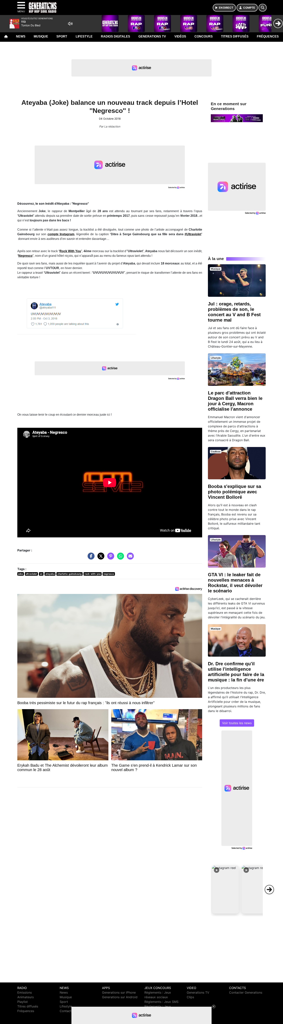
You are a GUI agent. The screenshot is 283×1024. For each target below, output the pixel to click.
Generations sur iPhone (119, 992)
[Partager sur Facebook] (90, 558)
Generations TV (152, 36)
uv (41, 573)
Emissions (24, 992)
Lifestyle (84, 36)
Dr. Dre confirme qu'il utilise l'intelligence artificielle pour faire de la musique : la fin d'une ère (236, 671)
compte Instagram (61, 234)
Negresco (25, 255)
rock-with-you (93, 573)
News (20, 36)
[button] (225, 890)
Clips (190, 997)
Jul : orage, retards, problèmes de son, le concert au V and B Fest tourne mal (234, 312)
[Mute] (70, 24)
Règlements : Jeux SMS (161, 1002)
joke (20, 573)
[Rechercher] (263, 8)
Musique (41, 36)
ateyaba (50, 573)
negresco (108, 573)
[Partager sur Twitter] (99, 558)
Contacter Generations (245, 992)
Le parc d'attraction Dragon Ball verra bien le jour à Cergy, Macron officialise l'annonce (235, 401)
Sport (61, 36)
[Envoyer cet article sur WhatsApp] (119, 558)
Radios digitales (115, 36)
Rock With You (70, 251)
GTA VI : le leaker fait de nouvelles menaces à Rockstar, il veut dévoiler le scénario (235, 582)
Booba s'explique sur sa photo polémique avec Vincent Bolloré (234, 492)
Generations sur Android (119, 997)
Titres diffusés (235, 36)
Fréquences (268, 36)
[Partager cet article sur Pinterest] (109, 558)
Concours (203, 36)
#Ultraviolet (193, 234)
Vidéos (180, 36)
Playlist (22, 1002)
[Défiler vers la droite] (269, 889)
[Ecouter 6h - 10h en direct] (237, 118)
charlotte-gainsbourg (69, 573)
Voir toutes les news (237, 723)
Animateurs (25, 997)
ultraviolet (31, 573)
